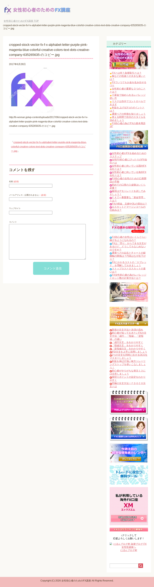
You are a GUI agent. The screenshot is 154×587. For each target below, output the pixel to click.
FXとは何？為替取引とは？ (127, 73)
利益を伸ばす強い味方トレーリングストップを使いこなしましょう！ (128, 364)
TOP (21, 21)
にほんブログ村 (128, 550)
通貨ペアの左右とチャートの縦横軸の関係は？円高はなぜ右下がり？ (128, 256)
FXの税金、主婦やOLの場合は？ (129, 203)
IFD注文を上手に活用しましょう (129, 351)
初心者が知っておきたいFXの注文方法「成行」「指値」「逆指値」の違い (128, 336)
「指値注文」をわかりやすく (127, 345)
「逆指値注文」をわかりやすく (129, 348)
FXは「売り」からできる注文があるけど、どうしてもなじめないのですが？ (128, 246)
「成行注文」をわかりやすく (127, 342)
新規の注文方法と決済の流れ (127, 329)
